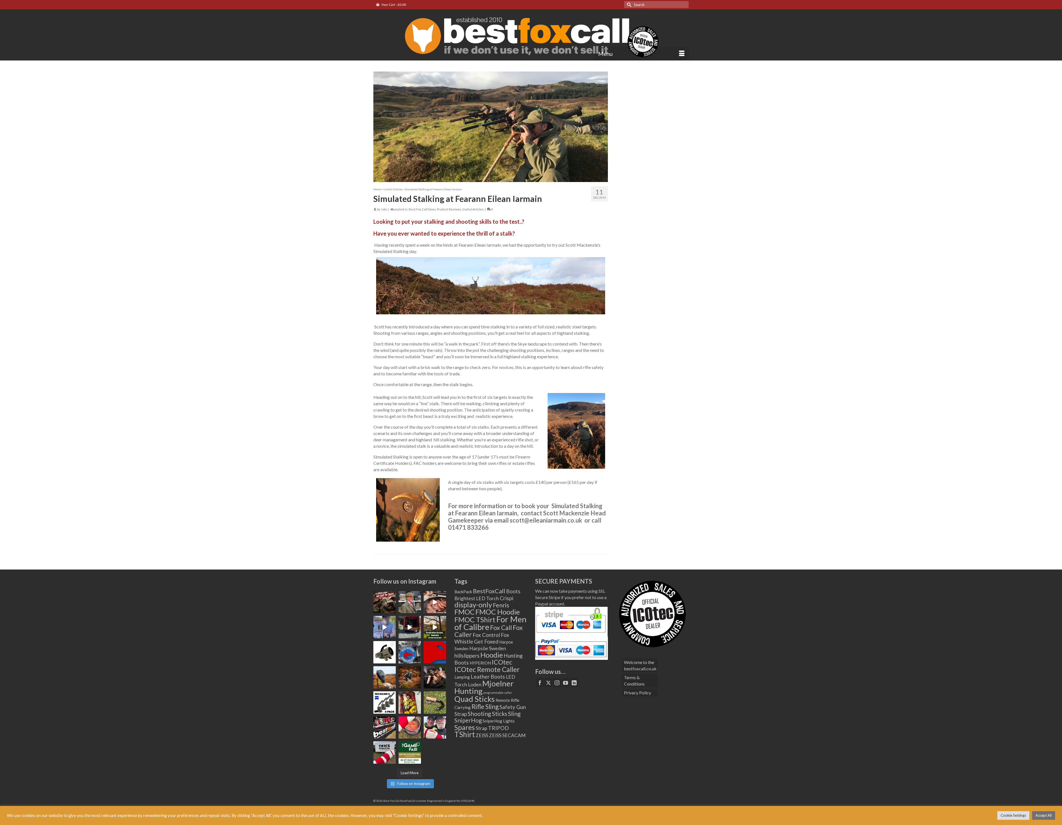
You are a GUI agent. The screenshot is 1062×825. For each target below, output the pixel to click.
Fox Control (486, 635)
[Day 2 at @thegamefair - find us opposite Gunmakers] (384, 727)
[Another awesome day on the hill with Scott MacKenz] (410, 677)
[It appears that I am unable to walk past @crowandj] (410, 602)
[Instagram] (557, 682)
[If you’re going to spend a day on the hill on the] (384, 677)
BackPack (463, 591)
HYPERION (480, 662)
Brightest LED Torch (476, 598)
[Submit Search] (628, 4)
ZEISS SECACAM (507, 735)
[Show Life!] (435, 602)
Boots (513, 591)
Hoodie (491, 655)
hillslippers (467, 655)
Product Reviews (449, 209)
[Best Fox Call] (531, 35)
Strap (481, 728)
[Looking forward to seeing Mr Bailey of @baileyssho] (410, 702)
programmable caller (497, 692)
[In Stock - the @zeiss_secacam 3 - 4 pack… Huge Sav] (384, 702)
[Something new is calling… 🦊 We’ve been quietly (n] (435, 652)
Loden (474, 684)
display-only (473, 604)
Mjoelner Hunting (484, 687)
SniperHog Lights (499, 720)
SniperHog (468, 720)
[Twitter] (548, 682)
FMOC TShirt (474, 619)
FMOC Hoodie (497, 612)
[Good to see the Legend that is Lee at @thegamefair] (435, 727)
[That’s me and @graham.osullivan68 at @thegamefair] (384, 752)
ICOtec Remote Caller (487, 669)
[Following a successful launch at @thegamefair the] (435, 702)
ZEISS (482, 735)
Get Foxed (486, 641)
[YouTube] (565, 682)
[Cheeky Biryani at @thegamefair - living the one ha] (410, 727)
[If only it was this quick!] (410, 627)
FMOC (464, 612)
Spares (464, 727)
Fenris (501, 605)
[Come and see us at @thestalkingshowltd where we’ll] (384, 652)
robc (384, 209)
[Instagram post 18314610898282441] (384, 627)
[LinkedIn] (574, 682)
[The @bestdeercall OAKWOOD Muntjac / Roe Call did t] (435, 677)
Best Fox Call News (422, 209)
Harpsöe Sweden (487, 648)
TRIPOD (498, 728)
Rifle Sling (485, 706)
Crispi (506, 598)
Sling (514, 713)
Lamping (462, 676)
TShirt (464, 734)
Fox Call (501, 627)
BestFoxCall (489, 591)
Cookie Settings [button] (1013, 815)
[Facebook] (540, 682)
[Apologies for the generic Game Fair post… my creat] (410, 752)
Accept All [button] (1043, 815)
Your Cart (393, 4)
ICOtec (502, 662)
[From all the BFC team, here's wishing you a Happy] (384, 602)
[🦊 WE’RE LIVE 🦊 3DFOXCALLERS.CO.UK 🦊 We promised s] (410, 652)
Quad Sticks (474, 698)
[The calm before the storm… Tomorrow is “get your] (435, 627)
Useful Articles (473, 209)
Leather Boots (488, 676)
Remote (503, 700)
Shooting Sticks (487, 713)
